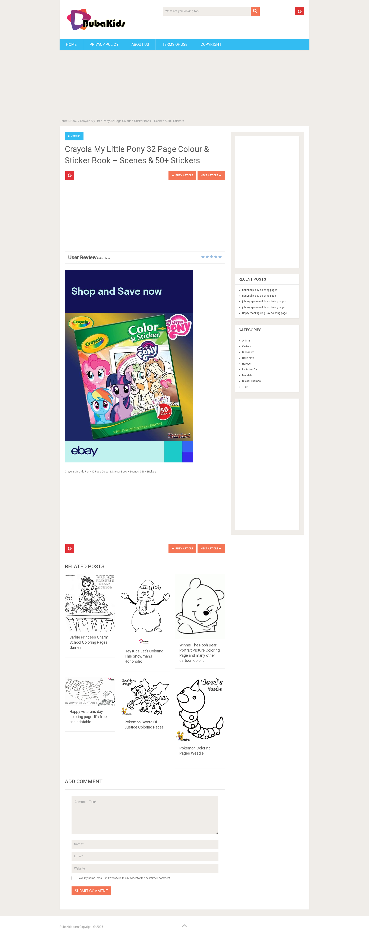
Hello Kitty (248, 357)
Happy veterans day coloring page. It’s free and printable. (88, 716)
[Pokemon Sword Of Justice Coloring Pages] (145, 696)
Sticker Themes (251, 381)
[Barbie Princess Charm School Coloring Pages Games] (90, 602)
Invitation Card (250, 369)
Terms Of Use (174, 44)
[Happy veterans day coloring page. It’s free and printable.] (90, 691)
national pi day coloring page (259, 295)
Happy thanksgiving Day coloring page (264, 313)
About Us (140, 44)
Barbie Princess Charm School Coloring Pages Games (88, 642)
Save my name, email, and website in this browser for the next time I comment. (124, 878)
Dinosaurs (248, 352)
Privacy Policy (104, 44)
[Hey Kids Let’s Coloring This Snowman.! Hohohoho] (145, 609)
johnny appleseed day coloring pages (264, 301)
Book (73, 121)
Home (71, 44)
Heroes (246, 363)
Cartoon (75, 135)
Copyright (211, 44)
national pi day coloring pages (259, 289)
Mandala (247, 375)
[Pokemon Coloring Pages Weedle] (200, 709)
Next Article (210, 175)
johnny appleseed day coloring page (263, 307)
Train (245, 386)
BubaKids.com (69, 927)
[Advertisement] (184, 85)
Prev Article (184, 175)
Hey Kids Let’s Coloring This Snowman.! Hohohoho (143, 656)
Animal (246, 340)
